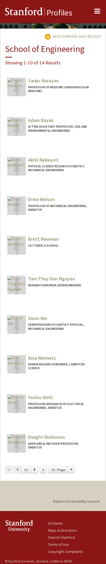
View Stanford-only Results (76, 36)
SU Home (55, 523)
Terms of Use (58, 544)
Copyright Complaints (65, 551)
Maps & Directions (62, 530)
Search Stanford (61, 537)
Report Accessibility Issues (75, 501)
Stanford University (26, 525)
